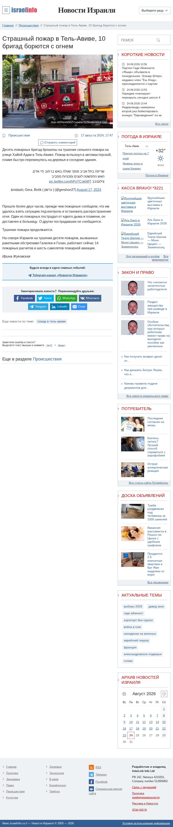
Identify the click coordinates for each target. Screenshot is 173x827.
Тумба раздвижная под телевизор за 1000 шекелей (157, 512)
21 (157, 728)
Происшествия (19, 135)
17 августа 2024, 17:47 (96, 135)
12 (144, 722)
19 (144, 728)
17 (131, 728)
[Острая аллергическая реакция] (132, 469)
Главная (11, 766)
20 (151, 728)
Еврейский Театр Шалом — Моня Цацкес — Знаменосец (156, 240)
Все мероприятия (160, 258)
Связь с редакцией (144, 787)
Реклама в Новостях (145, 803)
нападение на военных (140, 633)
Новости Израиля (86, 10)
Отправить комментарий (59, 142)
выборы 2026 (133, 606)
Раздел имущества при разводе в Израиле (157, 307)
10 (131, 722)
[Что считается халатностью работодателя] (132, 288)
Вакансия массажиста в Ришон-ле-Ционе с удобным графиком (156, 536)
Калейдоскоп (57, 785)
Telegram (101, 774)
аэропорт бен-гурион (138, 620)
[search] (158, 40)
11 (137, 722)
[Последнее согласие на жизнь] (132, 424)
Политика (12, 773)
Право (10, 785)
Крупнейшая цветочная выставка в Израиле (156, 203)
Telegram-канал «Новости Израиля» (60, 275)
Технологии (56, 773)
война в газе (132, 627)
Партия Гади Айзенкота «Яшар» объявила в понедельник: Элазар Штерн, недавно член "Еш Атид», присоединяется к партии (142, 76)
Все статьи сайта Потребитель (148, 482)
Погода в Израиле (156, 175)
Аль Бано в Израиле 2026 (157, 221)
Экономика (13, 779)
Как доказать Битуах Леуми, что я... (143, 372)
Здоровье (55, 766)
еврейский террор (136, 640)
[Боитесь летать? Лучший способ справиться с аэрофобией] (132, 447)
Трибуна (54, 791)
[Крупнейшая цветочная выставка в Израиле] (132, 204)
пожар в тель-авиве (51, 321)
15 (164, 722)
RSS (98, 767)
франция (130, 647)
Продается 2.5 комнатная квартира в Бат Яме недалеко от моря (155, 564)
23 (124, 735)
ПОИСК (127, 40)
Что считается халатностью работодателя (157, 286)
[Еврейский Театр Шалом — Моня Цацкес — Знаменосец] (132, 240)
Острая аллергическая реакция (157, 467)
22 (164, 728)
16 (124, 728)
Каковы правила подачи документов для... (140, 385)
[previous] (124, 694)
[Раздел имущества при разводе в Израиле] (132, 307)
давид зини (156, 606)
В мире (53, 779)
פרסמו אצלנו (139, 809)
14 (157, 722)
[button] (19, 10)
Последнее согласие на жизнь (155, 422)
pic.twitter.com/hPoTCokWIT (70, 181)
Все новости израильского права (147, 396)
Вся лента (161, 123)
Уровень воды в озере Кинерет (133, 166)
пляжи (128, 660)
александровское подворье (143, 654)
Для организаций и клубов (142, 256)
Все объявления (157, 582)
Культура (12, 797)
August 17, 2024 (89, 190)
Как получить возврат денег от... (143, 358)
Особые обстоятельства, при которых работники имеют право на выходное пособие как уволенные (158, 334)
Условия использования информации (146, 823)
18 (137, 728)
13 (151, 722)
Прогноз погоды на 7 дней (136, 156)
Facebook (102, 781)
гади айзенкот (133, 613)
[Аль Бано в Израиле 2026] (132, 222)
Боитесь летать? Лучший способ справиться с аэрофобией (156, 447)
